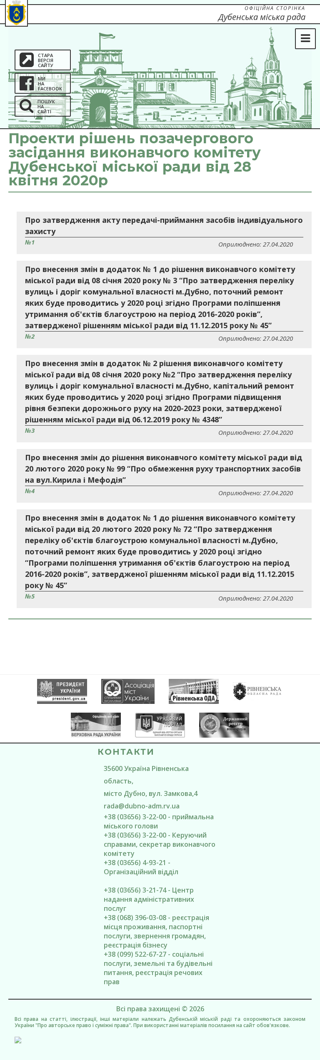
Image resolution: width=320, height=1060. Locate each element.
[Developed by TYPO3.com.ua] (160, 1040)
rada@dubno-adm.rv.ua (142, 806)
